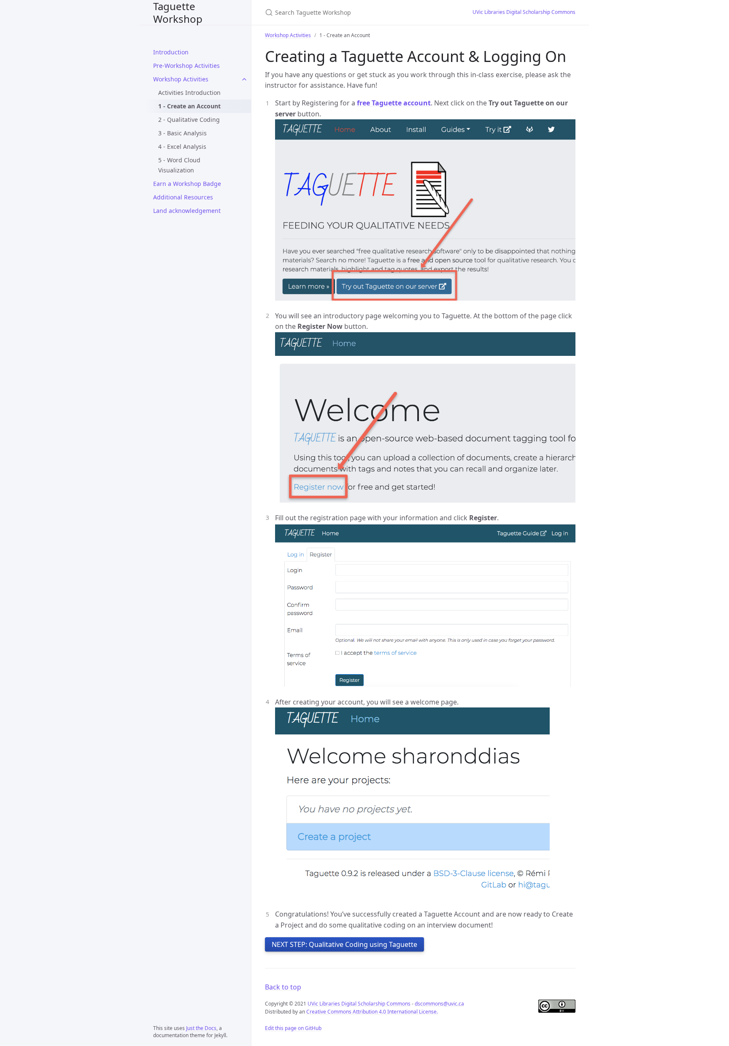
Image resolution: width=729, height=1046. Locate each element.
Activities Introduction (189, 93)
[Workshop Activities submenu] (244, 79)
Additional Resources (183, 197)
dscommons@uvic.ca (439, 1003)
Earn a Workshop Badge (187, 184)
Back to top (283, 987)
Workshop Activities (180, 79)
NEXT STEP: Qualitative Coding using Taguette (344, 944)
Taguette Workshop (177, 12)
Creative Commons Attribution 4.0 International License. (372, 1011)
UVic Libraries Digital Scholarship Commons (523, 12)
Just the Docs (201, 1028)
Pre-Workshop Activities (186, 66)
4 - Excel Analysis (182, 147)
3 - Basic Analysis (182, 133)
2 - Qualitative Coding (189, 120)
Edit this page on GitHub (293, 1028)
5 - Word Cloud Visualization (179, 165)
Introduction (171, 52)
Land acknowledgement (187, 211)
